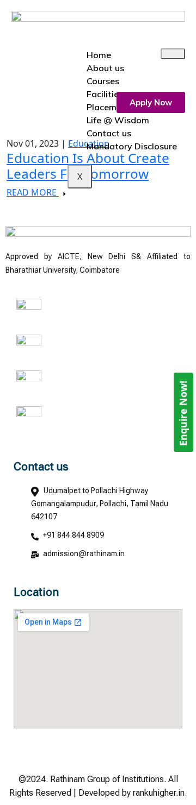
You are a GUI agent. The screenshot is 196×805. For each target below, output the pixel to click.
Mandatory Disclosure (132, 146)
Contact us (109, 133)
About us (105, 67)
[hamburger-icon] (173, 53)
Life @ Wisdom (118, 120)
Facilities (105, 94)
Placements (110, 107)
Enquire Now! (182, 413)
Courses (103, 81)
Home (99, 54)
